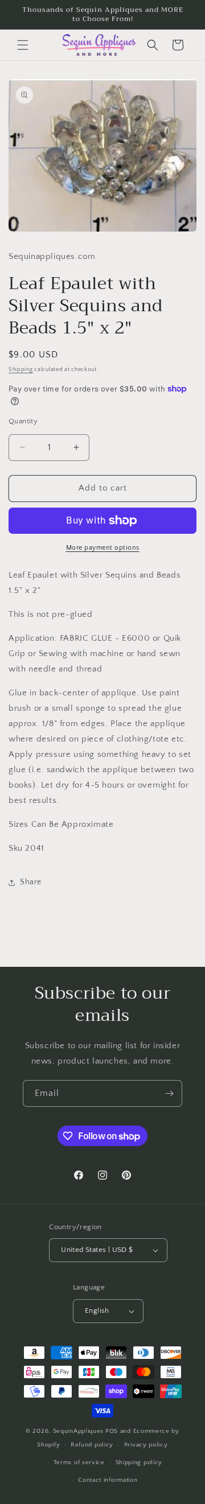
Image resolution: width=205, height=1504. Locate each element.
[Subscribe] (169, 1093)
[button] (22, 44)
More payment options (103, 547)
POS (111, 1431)
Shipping (21, 369)
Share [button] (31, 882)
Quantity (23, 421)
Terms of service (79, 1462)
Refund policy (92, 1444)
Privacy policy (146, 1444)
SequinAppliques (78, 1431)
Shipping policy (139, 1462)
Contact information (107, 1480)
